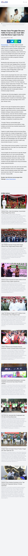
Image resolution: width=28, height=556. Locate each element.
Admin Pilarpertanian (11, 179)
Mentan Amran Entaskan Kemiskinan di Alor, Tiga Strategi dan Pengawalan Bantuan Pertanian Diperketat (12, 484)
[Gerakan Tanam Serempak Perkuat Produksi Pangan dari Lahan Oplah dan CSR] (14, 446)
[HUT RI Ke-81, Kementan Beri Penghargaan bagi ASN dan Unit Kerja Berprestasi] (14, 412)
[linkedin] (19, 41)
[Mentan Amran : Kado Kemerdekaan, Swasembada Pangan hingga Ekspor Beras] (14, 208)
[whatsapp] (16, 41)
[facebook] (8, 41)
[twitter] (12, 41)
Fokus (3, 6)
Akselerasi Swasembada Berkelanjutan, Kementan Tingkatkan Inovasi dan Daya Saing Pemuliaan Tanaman (13, 381)
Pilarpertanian (4, 45)
